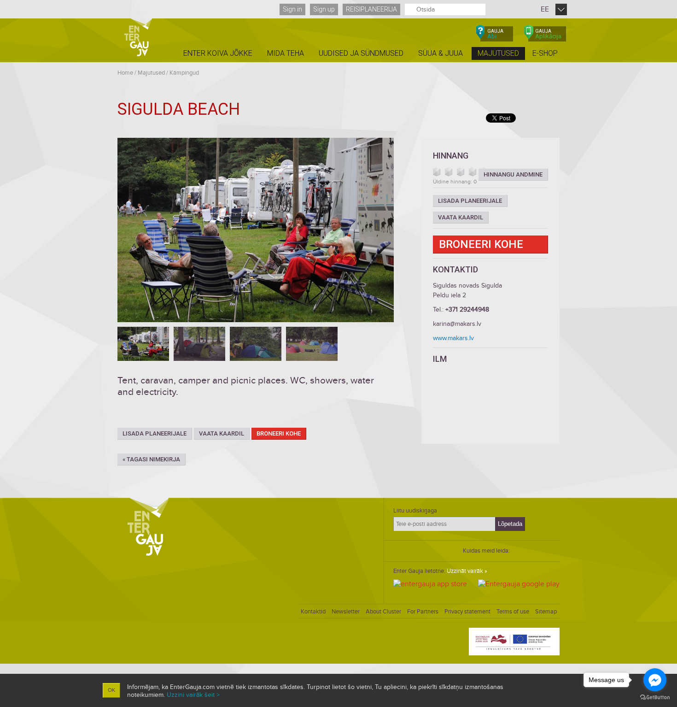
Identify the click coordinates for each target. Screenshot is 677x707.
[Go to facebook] (654, 679)
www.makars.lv (453, 338)
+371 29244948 (467, 309)
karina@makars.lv (457, 324)
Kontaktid (313, 611)
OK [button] (111, 690)
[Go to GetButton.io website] (655, 698)
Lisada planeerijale (155, 433)
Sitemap (546, 611)
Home (125, 73)
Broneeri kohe (279, 433)
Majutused (151, 73)
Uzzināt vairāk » (467, 571)
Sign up (324, 9)
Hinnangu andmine (513, 174)
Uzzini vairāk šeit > (193, 695)
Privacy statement (467, 611)
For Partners (422, 611)
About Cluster (383, 611)
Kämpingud (184, 73)
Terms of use (512, 611)
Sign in (292, 9)
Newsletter (346, 611)
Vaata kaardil (221, 433)
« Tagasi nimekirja (151, 459)
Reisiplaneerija (371, 9)
